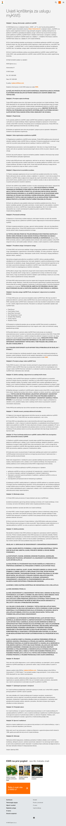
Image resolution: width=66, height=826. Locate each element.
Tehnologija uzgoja (12, 802)
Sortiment (9, 800)
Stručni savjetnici (11, 813)
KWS (46, 357)
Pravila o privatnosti (38, 802)
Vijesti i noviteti (10, 805)
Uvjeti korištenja (37, 808)
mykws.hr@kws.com (17, 83)
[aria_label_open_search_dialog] (56, 2)
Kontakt (35, 800)
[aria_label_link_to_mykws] (59, 2)
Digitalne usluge (11, 808)
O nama (8, 811)
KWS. (36, 87)
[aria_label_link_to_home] (2, 2)
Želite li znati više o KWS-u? (15, 788)
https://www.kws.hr (34, 29)
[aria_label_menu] (63, 2)
